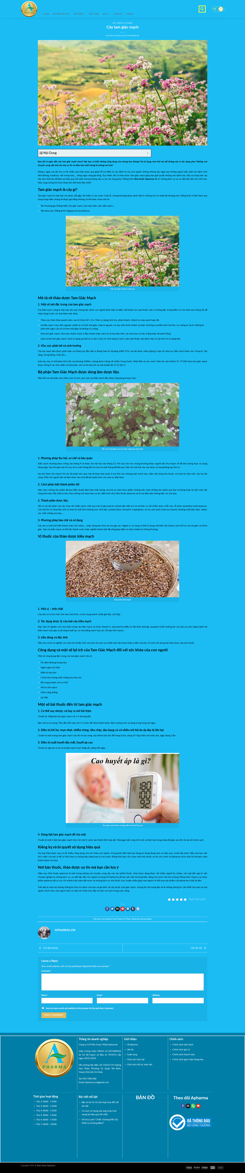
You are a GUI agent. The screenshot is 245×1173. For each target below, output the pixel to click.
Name (44, 995)
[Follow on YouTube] (198, 1106)
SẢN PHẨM (78, 14)
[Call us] (193, 1106)
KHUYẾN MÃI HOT (61, 14)
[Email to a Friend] (117, 909)
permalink (147, 919)
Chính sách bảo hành (182, 1044)
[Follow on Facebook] (183, 1106)
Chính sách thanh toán (183, 1054)
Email (100, 995)
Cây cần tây (197, 948)
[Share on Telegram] (138, 909)
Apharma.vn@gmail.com (97, 1082)
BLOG (105, 14)
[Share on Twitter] (112, 909)
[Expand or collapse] (148, 153)
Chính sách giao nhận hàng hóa (187, 1059)
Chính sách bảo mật (135, 1059)
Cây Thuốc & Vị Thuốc (122, 919)
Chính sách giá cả (181, 1049)
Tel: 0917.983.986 (87, 1079)
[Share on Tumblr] (133, 909)
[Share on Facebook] (107, 909)
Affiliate (118, 14)
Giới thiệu (94, 14)
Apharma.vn (133, 35)
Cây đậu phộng (50, 948)
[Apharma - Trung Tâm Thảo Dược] (29, 9)
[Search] (202, 9)
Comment (46, 971)
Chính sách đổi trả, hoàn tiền (139, 1065)
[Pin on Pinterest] (122, 909)
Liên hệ (129, 14)
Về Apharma (132, 1045)
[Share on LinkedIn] (127, 909)
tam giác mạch (69, 161)
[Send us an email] (188, 1106)
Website (156, 995)
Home (46, 14)
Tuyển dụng (132, 1055)
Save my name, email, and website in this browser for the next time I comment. (80, 1008)
